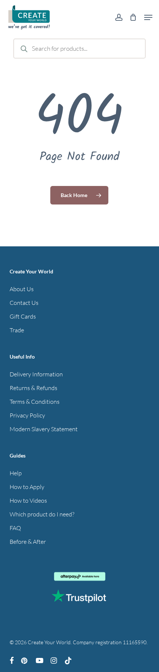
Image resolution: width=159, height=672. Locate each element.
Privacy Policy (27, 415)
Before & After (28, 541)
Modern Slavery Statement (44, 429)
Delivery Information (36, 374)
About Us (22, 289)
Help (16, 473)
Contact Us (24, 302)
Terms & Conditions (35, 401)
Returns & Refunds (33, 388)
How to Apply (27, 486)
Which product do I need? (42, 514)
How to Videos (28, 500)
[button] (148, 17)
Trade (17, 330)
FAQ (15, 528)
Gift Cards (23, 316)
